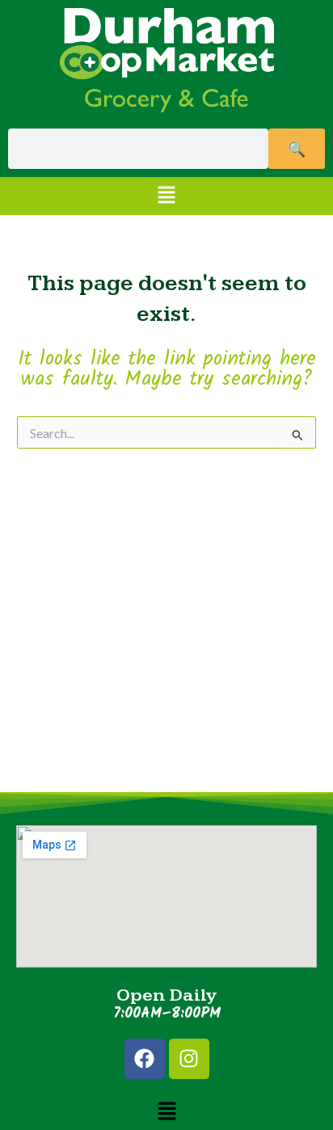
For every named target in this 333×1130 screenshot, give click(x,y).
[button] (166, 196)
